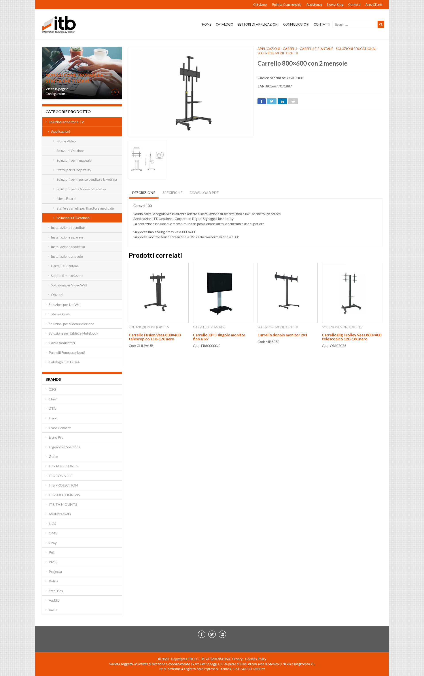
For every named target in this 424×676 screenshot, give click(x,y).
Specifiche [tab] (172, 192)
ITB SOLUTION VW (64, 495)
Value (53, 610)
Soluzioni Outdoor (70, 150)
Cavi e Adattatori (62, 343)
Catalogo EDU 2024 (64, 362)
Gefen (53, 456)
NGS (52, 523)
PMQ (53, 562)
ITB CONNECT (61, 475)
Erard (53, 418)
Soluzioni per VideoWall (69, 285)
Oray (53, 543)
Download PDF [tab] (204, 192)
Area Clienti (373, 4)
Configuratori (296, 24)
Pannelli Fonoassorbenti (67, 352)
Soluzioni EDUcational (356, 49)
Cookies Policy (255, 659)
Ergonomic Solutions (64, 447)
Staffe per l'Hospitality (74, 170)
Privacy (237, 659)
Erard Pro (56, 437)
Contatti (354, 4)
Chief (53, 399)
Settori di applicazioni (258, 24)
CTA (52, 408)
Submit (381, 24)
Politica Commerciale (286, 4)
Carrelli (290, 49)
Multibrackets (60, 514)
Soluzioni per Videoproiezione (71, 324)
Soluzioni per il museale (74, 160)
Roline (53, 581)
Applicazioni (268, 49)
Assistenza (314, 4)
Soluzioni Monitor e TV (277, 53)
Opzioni (57, 294)
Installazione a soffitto (68, 246)
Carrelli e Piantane (316, 49)
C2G (52, 389)
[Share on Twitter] (271, 101)
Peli (52, 552)
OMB (53, 533)
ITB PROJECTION (63, 485)
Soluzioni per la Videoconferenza (81, 189)
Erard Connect (60, 428)
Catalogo (224, 24)
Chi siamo (260, 4)
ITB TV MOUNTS (63, 504)
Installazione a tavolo (67, 256)
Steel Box (56, 591)
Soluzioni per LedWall (65, 304)
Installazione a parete (67, 237)
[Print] (293, 101)
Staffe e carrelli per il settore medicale (85, 208)
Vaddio (54, 600)
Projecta (55, 571)
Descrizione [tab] (143, 192)
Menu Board (66, 198)
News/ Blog (335, 4)
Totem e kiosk (59, 314)
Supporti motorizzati (67, 275)
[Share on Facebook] (261, 101)
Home (206, 24)
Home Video (66, 141)
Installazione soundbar (68, 227)
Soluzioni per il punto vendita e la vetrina (87, 179)
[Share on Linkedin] (282, 101)
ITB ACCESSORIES (63, 466)
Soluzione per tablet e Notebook (73, 333)
